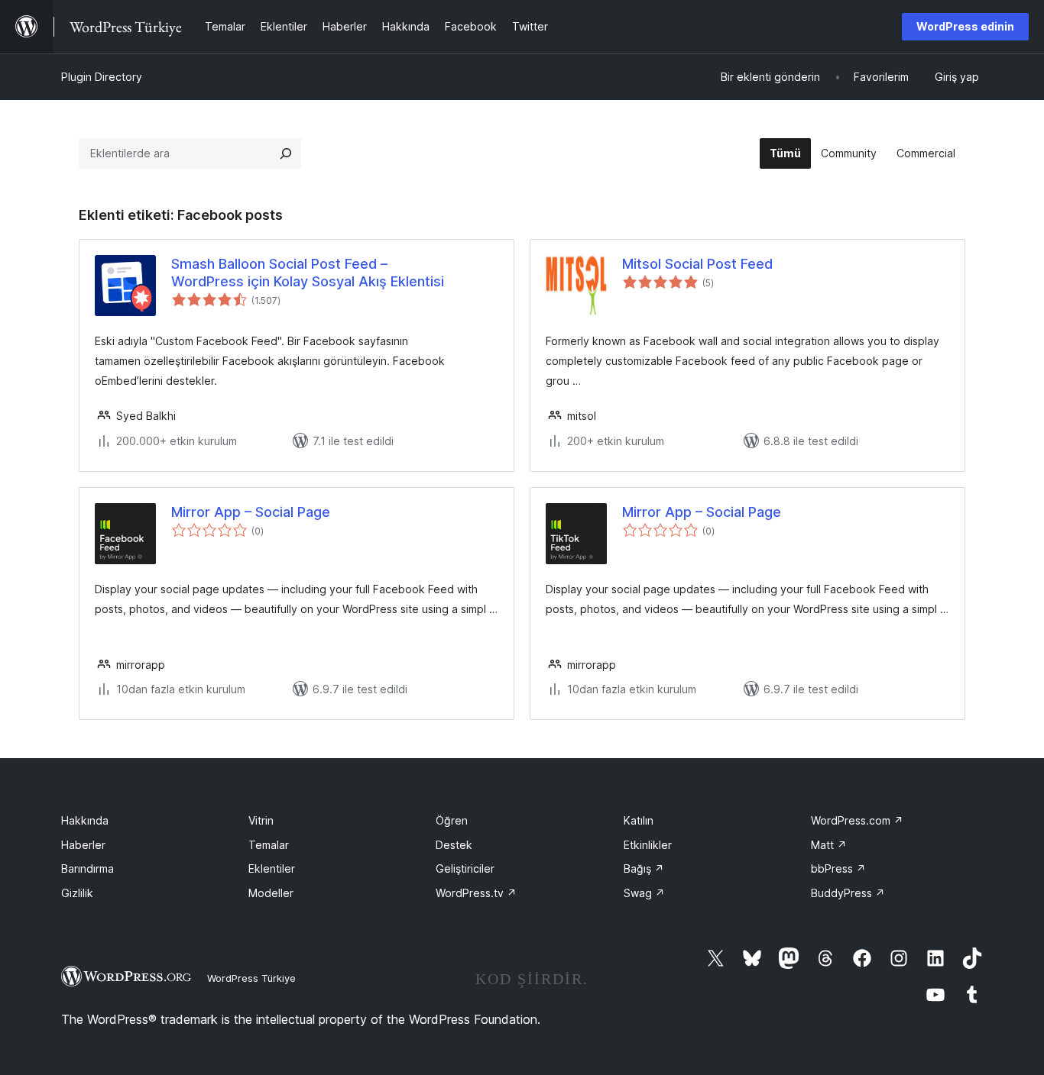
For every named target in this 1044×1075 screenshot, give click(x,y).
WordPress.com (857, 820)
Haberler (83, 844)
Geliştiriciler (465, 868)
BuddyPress (848, 892)
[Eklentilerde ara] (286, 153)
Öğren (452, 820)
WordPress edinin (965, 26)
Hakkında (85, 820)
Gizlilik (77, 892)
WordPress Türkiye (251, 978)
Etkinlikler (648, 844)
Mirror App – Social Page (250, 512)
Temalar (268, 844)
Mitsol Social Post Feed (697, 264)
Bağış (644, 868)
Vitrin (261, 820)
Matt (829, 844)
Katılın (638, 820)
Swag (644, 892)
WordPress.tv (476, 892)
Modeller (270, 892)
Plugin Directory (101, 76)
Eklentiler (271, 868)
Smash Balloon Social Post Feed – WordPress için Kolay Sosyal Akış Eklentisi (307, 272)
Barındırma (87, 868)
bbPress (838, 868)
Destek (454, 844)
